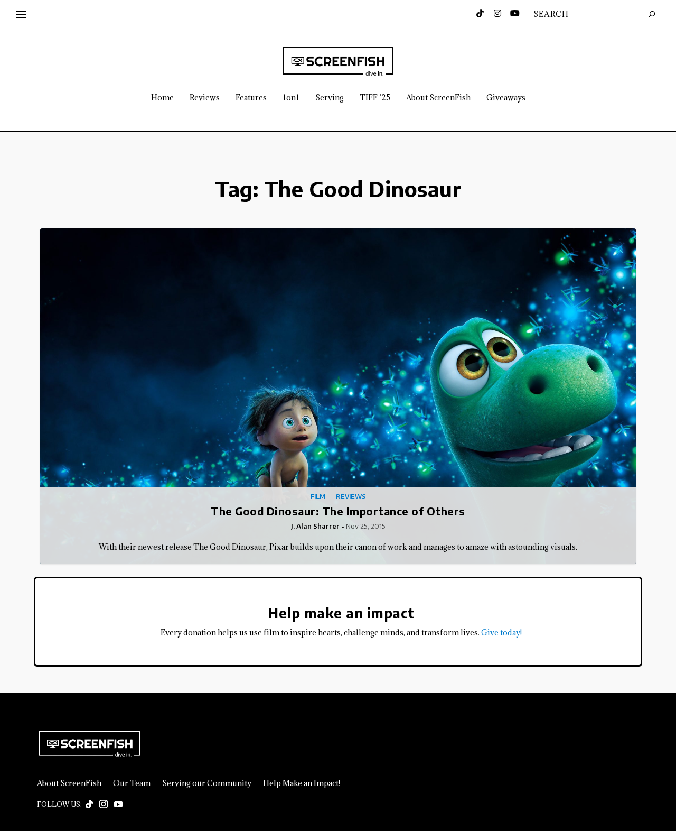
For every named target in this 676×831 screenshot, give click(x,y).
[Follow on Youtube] (118, 804)
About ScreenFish (438, 98)
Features (251, 98)
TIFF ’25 (375, 98)
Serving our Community (206, 783)
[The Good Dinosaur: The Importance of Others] (338, 396)
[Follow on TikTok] (89, 804)
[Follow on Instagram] (103, 804)
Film (318, 497)
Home (162, 98)
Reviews (205, 98)
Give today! (501, 632)
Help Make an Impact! (301, 783)
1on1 (291, 98)
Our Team (132, 783)
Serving (329, 98)
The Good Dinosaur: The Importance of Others (338, 511)
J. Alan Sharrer (315, 526)
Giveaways (505, 98)
